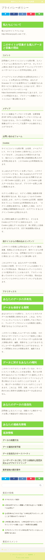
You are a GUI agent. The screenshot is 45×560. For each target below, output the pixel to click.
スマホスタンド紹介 (12, 499)
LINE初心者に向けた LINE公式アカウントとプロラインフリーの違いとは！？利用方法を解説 (23, 523)
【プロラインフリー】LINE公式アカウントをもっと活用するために (24, 531)
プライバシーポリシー (18, 554)
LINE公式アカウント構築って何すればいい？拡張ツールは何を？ (24, 506)
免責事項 (30, 554)
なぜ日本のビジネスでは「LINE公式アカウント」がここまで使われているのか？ (24, 515)
